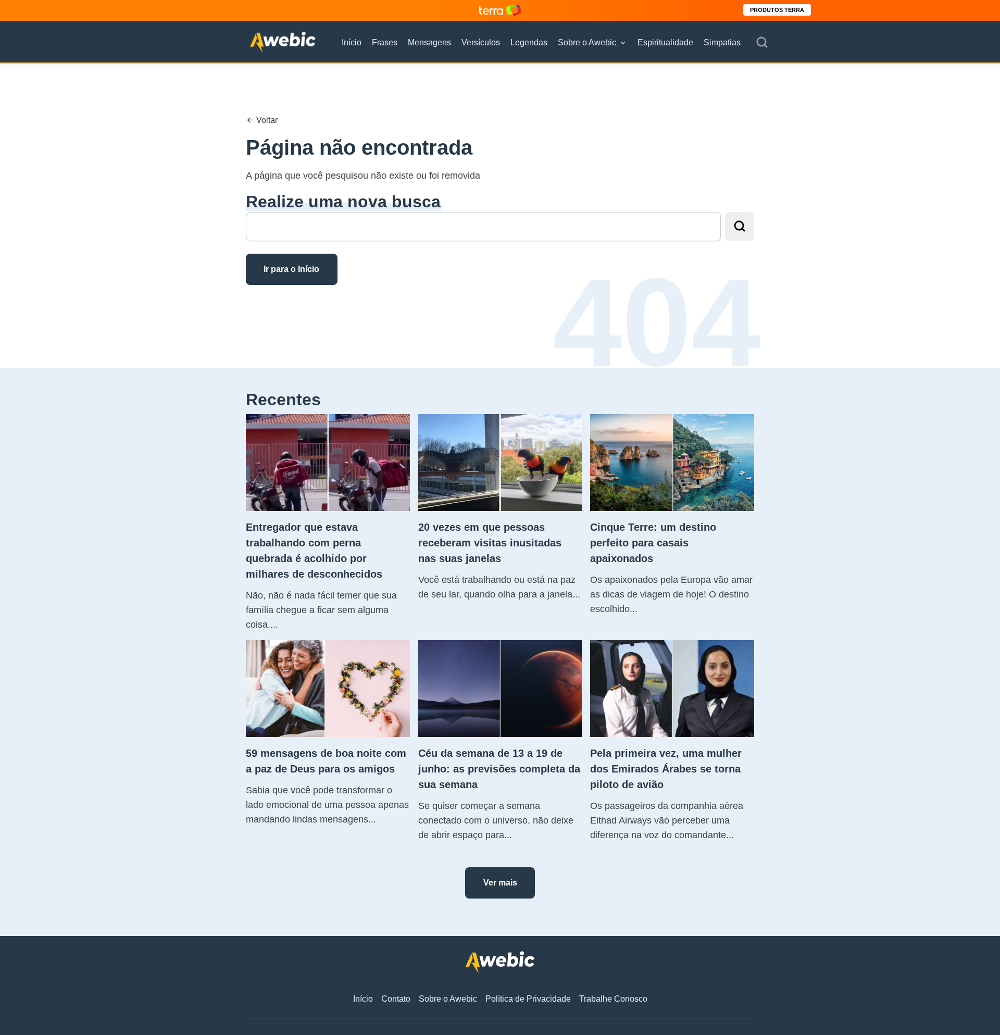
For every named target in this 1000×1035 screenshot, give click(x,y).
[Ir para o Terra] (500, 10)
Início (351, 42)
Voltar (266, 120)
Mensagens (429, 42)
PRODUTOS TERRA (777, 10)
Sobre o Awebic (587, 42)
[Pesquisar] (762, 42)
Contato (395, 998)
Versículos (480, 42)
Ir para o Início (291, 269)
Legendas (528, 42)
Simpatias (722, 42)
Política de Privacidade (528, 998)
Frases (384, 42)
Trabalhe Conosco (613, 998)
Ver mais (500, 882)
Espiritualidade (665, 42)
